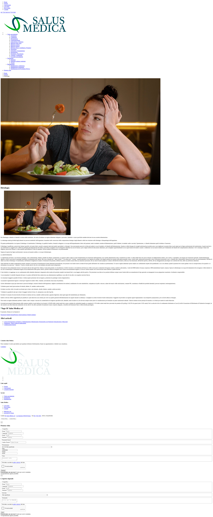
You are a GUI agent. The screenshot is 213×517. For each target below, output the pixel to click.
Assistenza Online (26, 314)
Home (5, 2)
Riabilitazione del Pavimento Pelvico (20, 69)
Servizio (4, 447)
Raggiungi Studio (5, 314)
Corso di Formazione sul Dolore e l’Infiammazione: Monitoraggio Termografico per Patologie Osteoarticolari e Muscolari (36, 321)
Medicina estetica (15, 45)
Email (4, 435)
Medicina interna (15, 46)
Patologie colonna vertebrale (18, 61)
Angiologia (14, 36)
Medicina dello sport (16, 43)
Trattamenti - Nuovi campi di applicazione (15, 323)
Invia (2, 512)
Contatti (6, 9)
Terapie (13, 63)
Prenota (3, 470)
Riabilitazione (11, 64)
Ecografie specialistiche (17, 57)
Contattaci (33, 314)
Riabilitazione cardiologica (18, 66)
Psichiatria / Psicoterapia (17, 54)
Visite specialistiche (12, 34)
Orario (3, 451)
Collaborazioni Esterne (10, 324)
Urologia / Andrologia (16, 55)
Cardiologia (14, 37)
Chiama (12, 314)
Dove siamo (7, 8)
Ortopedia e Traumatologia (18, 51)
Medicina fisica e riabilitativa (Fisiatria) (21, 48)
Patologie (13, 60)
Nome (4, 431)
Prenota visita (7, 70)
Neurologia (14, 49)
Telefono (5, 437)
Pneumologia (14, 52)
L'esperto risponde (9, 389)
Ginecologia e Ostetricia (17, 42)
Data (3, 448)
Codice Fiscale (6, 442)
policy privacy (17, 462)
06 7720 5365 (37, 416)
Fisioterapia (10, 58)
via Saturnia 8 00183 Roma (23, 416)
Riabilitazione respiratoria (17, 67)
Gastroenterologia (15, 40)
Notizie (6, 3)
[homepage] (35, 33)
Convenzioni (7, 5)
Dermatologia (14, 39)
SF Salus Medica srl (10, 416)
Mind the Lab (7, 411)
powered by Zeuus (9, 413)
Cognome (5, 433)
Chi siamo (6, 6)
